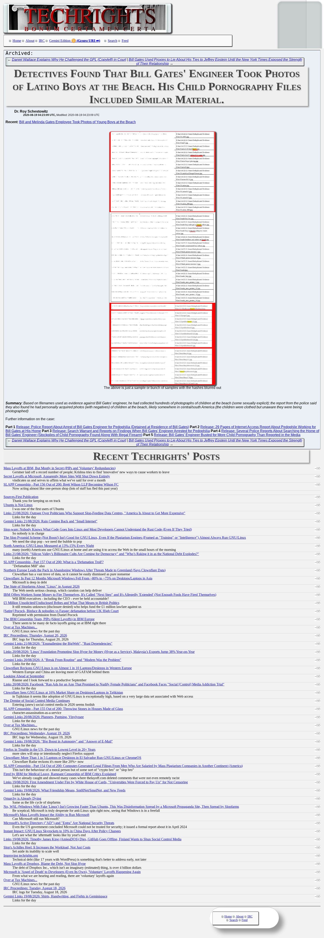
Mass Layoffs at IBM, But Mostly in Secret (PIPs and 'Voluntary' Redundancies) (59, 468)
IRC (42, 41)
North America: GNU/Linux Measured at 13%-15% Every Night (49, 546)
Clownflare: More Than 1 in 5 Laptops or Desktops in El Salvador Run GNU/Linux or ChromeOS (72, 758)
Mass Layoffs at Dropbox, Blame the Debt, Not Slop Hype (45, 864)
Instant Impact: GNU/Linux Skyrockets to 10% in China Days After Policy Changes (62, 831)
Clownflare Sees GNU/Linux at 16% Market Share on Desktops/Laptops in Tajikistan (63, 692)
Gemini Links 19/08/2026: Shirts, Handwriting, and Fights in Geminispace (55, 896)
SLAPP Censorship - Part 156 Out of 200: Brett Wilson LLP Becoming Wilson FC (61, 484)
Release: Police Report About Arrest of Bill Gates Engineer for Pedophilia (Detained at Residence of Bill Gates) (102, 427)
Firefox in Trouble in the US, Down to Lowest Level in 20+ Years (49, 749)
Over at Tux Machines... (20, 627)
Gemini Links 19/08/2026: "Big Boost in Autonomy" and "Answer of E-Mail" (58, 741)
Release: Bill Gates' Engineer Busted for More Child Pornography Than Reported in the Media (227, 435)
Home (17, 41)
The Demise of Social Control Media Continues (37, 700)
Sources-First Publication (21, 497)
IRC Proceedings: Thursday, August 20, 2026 (35, 635)
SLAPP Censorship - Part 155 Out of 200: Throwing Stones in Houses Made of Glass (63, 709)
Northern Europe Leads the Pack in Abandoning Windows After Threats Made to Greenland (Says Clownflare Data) (85, 570)
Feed (125, 41)
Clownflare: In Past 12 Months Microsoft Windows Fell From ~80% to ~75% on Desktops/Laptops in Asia (78, 578)
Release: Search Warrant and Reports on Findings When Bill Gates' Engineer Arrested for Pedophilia (131, 431)
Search (112, 41)
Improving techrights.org (21, 855)
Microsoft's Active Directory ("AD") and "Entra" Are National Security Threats (59, 823)
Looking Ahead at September (24, 676)
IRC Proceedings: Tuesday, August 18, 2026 (34, 888)
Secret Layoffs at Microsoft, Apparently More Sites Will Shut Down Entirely (57, 476)
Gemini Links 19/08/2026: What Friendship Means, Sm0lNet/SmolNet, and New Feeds (64, 790)
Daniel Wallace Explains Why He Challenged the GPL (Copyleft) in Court (69, 59)
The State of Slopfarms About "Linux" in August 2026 (42, 586)
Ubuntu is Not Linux (18, 505)
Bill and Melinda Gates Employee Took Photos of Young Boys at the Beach (77, 122)
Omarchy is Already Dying (22, 798)
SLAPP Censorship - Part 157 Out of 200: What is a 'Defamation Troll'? (54, 562)
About (30, 41)
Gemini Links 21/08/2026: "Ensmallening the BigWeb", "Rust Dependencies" (58, 643)
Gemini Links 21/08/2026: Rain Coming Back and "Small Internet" (50, 521)
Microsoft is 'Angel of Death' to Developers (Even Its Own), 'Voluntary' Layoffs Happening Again (72, 872)
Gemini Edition (60, 41)
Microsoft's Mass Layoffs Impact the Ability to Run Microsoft (46, 815)
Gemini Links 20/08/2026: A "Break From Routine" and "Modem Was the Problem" (62, 660)
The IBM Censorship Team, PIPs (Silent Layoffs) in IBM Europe (49, 619)
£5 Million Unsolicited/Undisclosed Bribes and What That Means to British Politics (61, 603)
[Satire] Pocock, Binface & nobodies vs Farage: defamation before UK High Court (61, 611)
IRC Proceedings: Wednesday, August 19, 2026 (37, 733)
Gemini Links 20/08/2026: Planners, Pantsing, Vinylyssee (44, 717)
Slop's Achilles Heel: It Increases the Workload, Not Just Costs (47, 847)
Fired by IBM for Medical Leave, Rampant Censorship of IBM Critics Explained (60, 774)
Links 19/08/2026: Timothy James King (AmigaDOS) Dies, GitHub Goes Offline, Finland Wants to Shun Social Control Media (92, 839)
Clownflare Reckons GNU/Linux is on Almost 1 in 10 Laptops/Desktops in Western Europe (68, 668)
